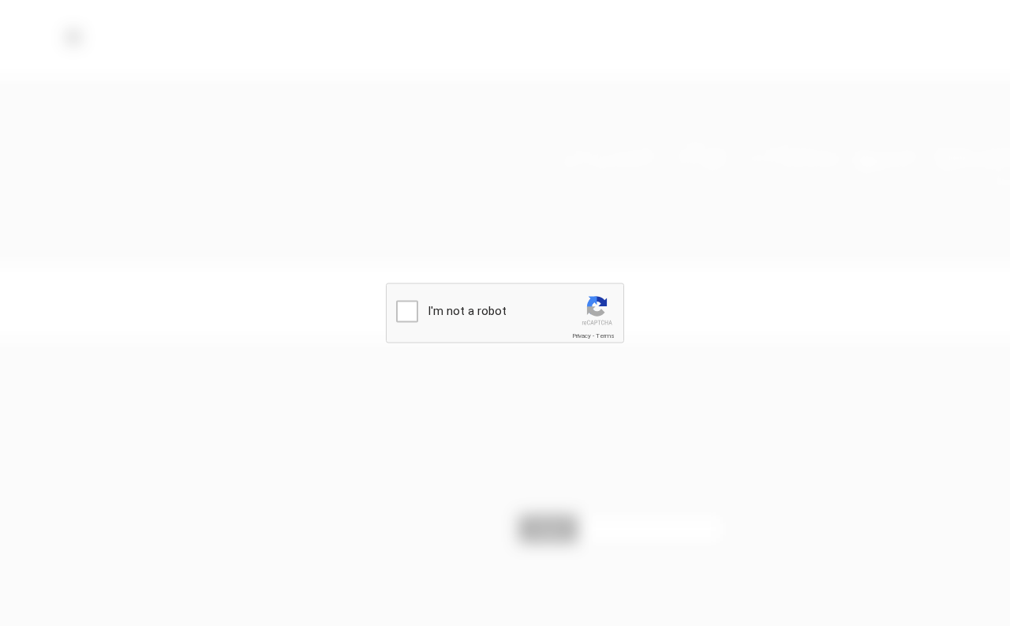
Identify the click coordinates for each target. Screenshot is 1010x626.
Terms (605, 335)
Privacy (581, 335)
